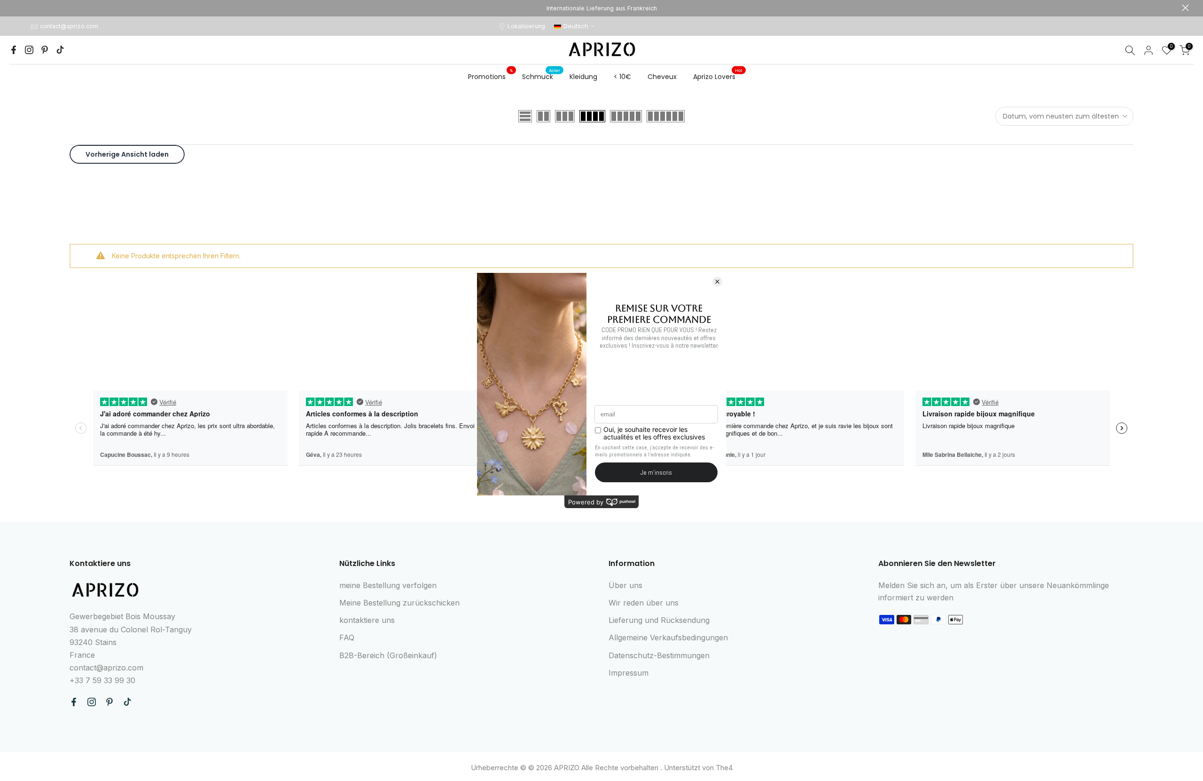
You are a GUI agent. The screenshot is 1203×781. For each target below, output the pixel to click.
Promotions (490, 76)
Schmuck (541, 76)
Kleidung (583, 76)
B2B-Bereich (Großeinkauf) (388, 655)
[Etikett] (601, 8)
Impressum (628, 672)
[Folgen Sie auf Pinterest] (44, 50)
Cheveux (662, 76)
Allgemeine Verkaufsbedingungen (668, 637)
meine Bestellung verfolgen (388, 585)
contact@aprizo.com (69, 26)
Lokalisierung (526, 26)
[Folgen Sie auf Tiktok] (60, 50)
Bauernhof (17, 7)
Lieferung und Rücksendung (659, 620)
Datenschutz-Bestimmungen (659, 655)
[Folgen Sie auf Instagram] (29, 50)
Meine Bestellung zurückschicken (399, 602)
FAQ (346, 637)
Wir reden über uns (644, 602)
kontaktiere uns (367, 620)
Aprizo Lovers (718, 76)
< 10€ (622, 76)
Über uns (625, 585)
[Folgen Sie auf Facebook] (13, 50)
